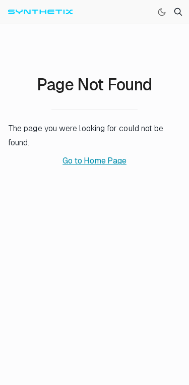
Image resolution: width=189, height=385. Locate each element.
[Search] (178, 12)
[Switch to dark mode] (162, 12)
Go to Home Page (94, 160)
